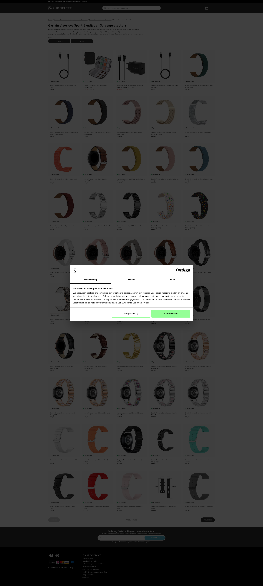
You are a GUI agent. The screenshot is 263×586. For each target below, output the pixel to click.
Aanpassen (129, 313)
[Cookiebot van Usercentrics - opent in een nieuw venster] (178, 270)
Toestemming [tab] (90, 279)
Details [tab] (131, 279)
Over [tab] (172, 279)
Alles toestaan (171, 313)
